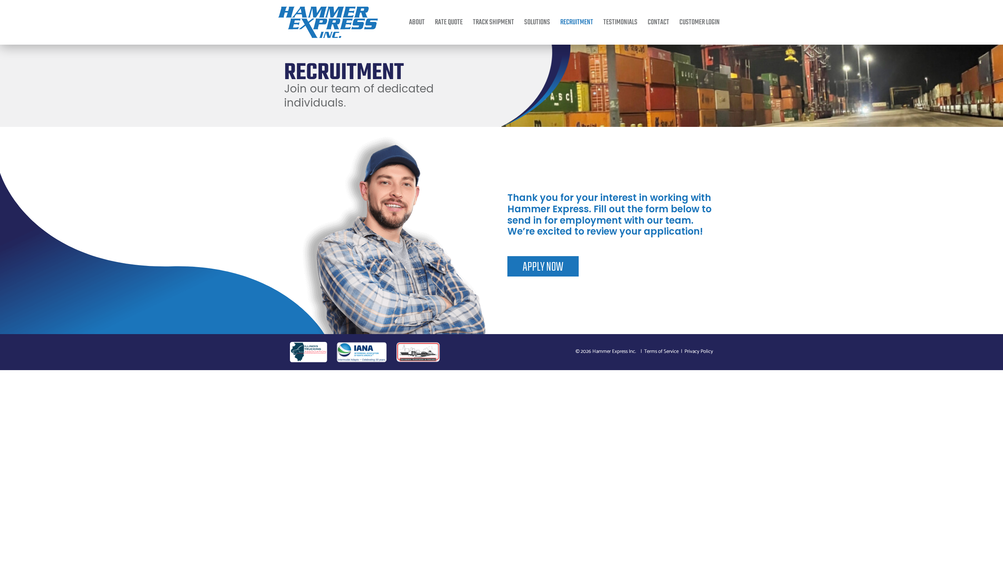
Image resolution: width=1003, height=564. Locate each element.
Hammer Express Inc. (614, 351)
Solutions (537, 22)
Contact (658, 22)
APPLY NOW (543, 267)
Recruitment (576, 22)
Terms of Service (661, 351)
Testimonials (620, 22)
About (417, 22)
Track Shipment (493, 22)
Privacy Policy (698, 351)
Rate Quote (449, 22)
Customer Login (699, 22)
